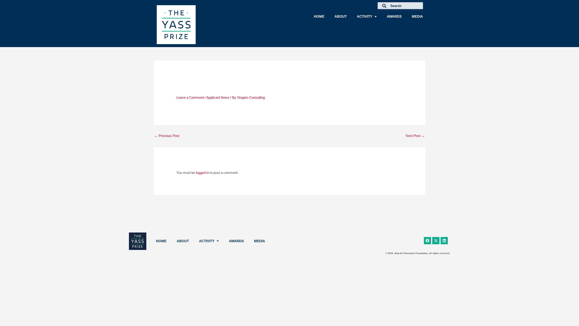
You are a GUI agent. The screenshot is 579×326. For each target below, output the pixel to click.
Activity (364, 16)
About (341, 16)
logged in (202, 173)
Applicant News (217, 97)
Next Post (415, 136)
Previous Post (166, 136)
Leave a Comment (190, 97)
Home (319, 16)
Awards (394, 16)
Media (417, 16)
